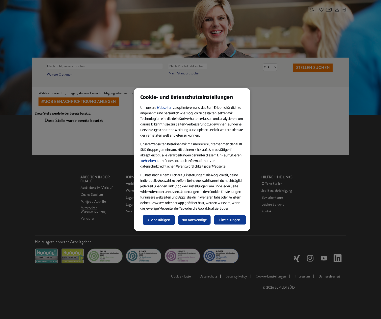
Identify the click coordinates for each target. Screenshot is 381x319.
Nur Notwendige (194, 220)
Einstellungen (229, 220)
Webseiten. (148, 160)
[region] (192, 159)
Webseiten (164, 107)
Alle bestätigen (158, 220)
